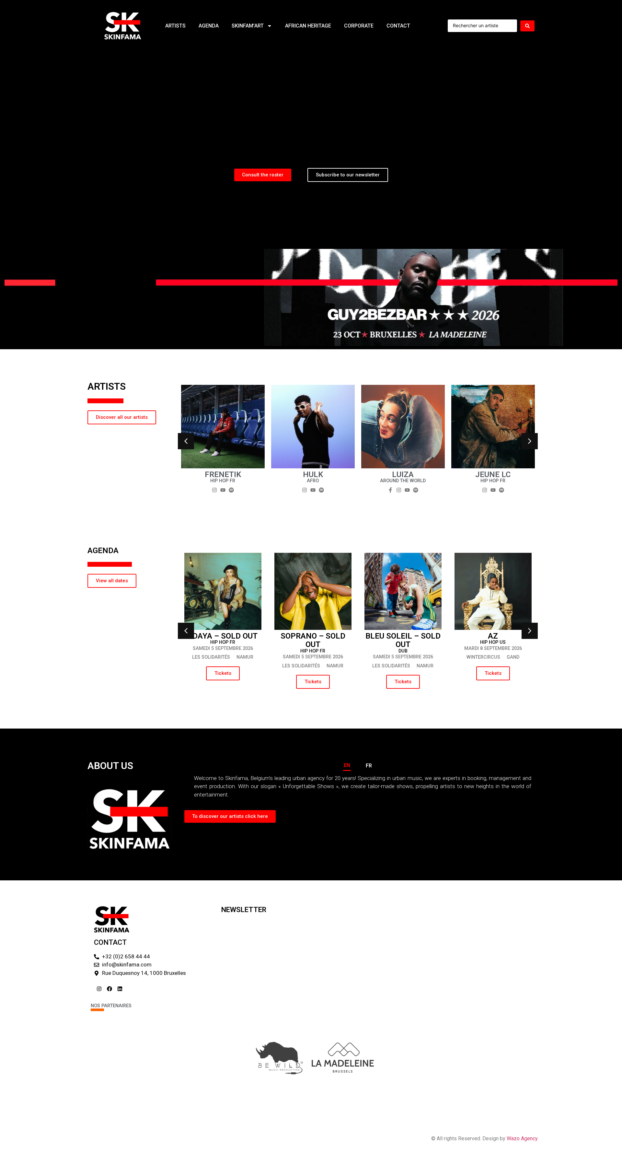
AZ (493, 636)
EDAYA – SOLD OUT (223, 636)
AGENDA (209, 26)
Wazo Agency (522, 1138)
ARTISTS (175, 26)
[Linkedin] (120, 989)
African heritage (308, 26)
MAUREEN (403, 474)
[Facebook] (109, 989)
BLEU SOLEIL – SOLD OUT (403, 640)
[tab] (347, 766)
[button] (186, 441)
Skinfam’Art (248, 26)
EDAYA (223, 474)
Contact (398, 26)
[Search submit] (527, 25)
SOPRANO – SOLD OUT (313, 640)
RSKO (493, 474)
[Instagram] (99, 989)
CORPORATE (359, 26)
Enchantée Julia (313, 474)
